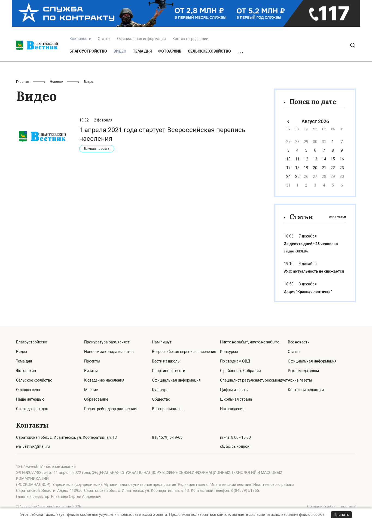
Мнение (91, 390)
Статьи (104, 38)
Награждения (232, 409)
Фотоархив (169, 51)
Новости (56, 82)
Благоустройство (88, 51)
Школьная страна (236, 399)
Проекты (92, 361)
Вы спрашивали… (168, 409)
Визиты (91, 370)
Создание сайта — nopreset (331, 506)
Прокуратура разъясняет (107, 342)
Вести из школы (166, 361)
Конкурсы (229, 351)
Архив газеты (300, 380)
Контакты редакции (190, 38)
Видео (21, 351)
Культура (160, 390)
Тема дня (142, 51)
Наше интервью (30, 399)
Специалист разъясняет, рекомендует (254, 380)
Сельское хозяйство (209, 51)
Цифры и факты (234, 390)
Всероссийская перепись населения (184, 351)
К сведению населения (104, 380)
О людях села (28, 390)
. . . (240, 51)
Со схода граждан (32, 409)
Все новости (299, 342)
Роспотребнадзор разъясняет (111, 409)
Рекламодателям (303, 370)
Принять (341, 515)
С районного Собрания (240, 370)
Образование (96, 399)
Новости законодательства (109, 351)
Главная (22, 82)
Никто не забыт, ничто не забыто (249, 342)
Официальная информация (141, 38)
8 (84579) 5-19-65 (167, 437)
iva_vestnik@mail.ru (33, 446)
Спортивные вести (168, 370)
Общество (161, 399)
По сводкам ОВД (235, 361)
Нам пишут (162, 342)
